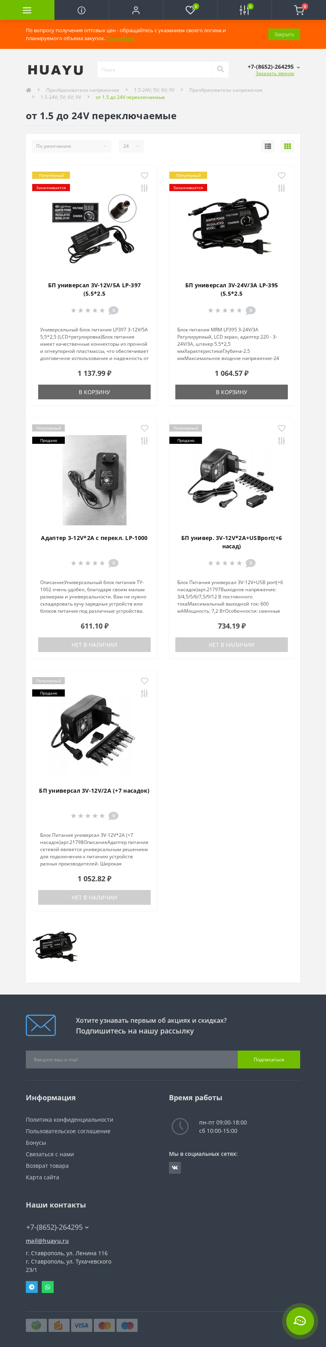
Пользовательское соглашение (68, 1131)
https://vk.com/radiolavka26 (175, 1168)
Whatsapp (48, 1287)
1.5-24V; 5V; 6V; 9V (154, 90)
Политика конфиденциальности (69, 1119)
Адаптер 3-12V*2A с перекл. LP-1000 (94, 538)
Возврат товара (47, 1165)
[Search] (220, 69)
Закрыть (284, 34)
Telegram (32, 1287)
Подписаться (269, 1059)
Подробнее (120, 38)
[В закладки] (144, 176)
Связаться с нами (50, 1154)
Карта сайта (42, 1177)
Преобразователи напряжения (82, 90)
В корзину (94, 392)
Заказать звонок (275, 73)
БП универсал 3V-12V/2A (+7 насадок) (94, 790)
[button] (136, 10)
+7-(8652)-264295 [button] (54, 1227)
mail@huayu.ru (47, 1240)
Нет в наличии (94, 644)
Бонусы (36, 1142)
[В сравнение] (144, 189)
